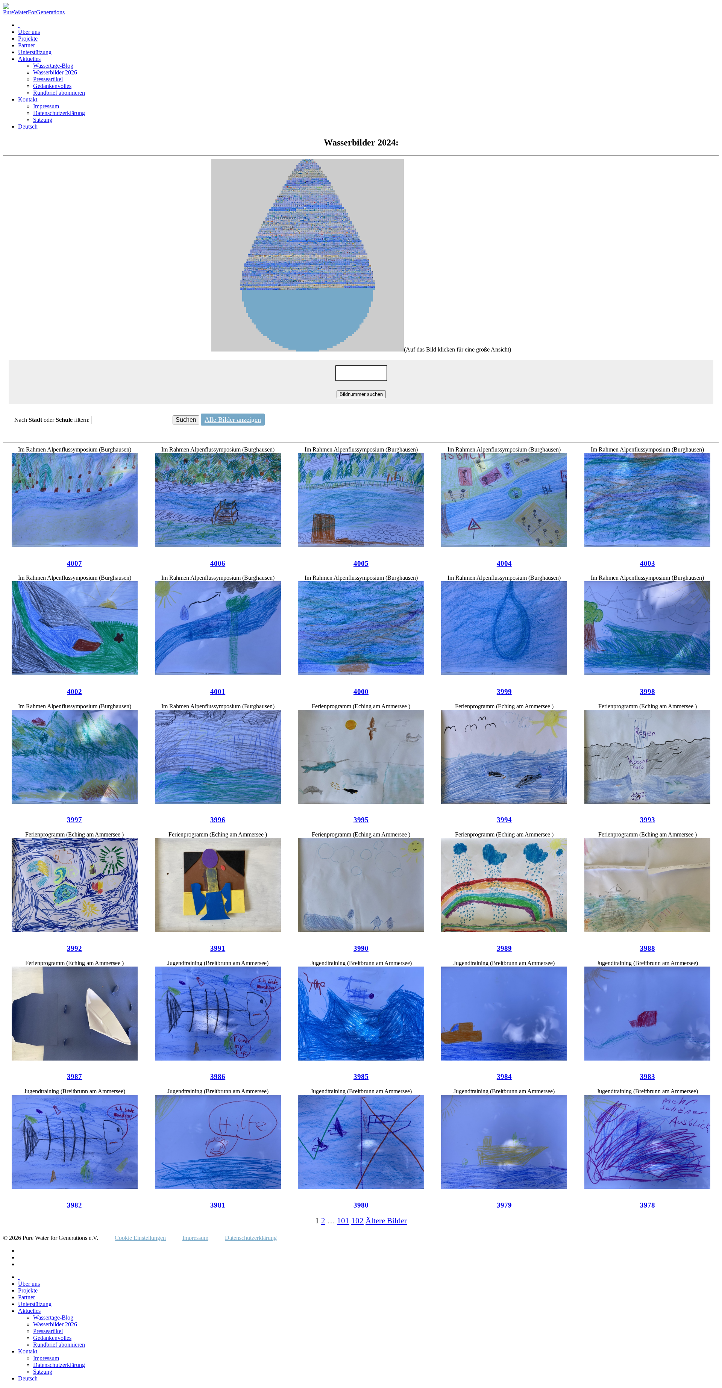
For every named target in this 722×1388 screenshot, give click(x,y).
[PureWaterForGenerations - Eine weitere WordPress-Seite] (34, 12)
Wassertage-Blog (53, 65)
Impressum (46, 106)
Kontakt (27, 99)
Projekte (28, 38)
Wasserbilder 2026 (55, 72)
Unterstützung (35, 52)
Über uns (29, 32)
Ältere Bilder (386, 1220)
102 (357, 1220)
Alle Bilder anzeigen (233, 419)
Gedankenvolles (52, 86)
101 (343, 1220)
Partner (26, 45)
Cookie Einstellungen (140, 1238)
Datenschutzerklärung (59, 113)
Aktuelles (29, 59)
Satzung (42, 120)
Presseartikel (48, 79)
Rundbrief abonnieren (59, 92)
